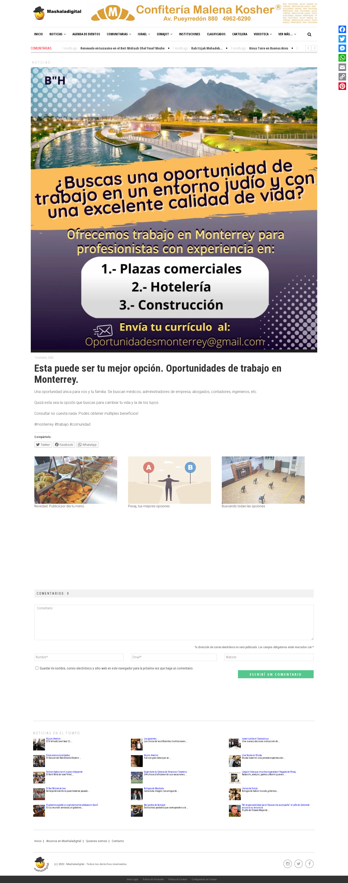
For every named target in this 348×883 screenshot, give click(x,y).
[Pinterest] (342, 86)
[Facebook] (342, 29)
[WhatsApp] (342, 57)
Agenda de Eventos (86, 34)
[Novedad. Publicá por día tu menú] (78, 480)
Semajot (163, 34)
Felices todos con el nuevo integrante (64, 772)
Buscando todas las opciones (243, 506)
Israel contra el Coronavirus (255, 738)
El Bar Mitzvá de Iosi (56, 788)
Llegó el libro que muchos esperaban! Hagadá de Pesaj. (269, 772)
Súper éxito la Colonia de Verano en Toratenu (165, 772)
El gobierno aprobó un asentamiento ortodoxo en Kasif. (72, 805)
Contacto (118, 841)
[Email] (342, 67)
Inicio (38, 34)
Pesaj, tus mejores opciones (149, 506)
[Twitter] (342, 39)
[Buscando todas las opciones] (266, 480)
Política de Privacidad (153, 879)
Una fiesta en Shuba (252, 755)
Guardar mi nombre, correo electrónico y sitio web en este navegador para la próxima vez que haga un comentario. (116, 668)
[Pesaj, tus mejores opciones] (172, 480)
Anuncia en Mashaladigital (63, 841)
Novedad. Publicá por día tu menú (59, 506)
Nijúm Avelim (151, 755)
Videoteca (261, 34)
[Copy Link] (342, 76)
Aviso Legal (132, 879)
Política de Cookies (177, 879)
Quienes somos (96, 841)
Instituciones (189, 34)
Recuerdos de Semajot (154, 805)
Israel (142, 34)
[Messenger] (342, 48)
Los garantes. (150, 738)
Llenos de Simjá (250, 788)
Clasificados (216, 34)
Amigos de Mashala (154, 788)
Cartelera (239, 34)
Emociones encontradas (58, 755)
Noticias (55, 34)
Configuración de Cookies (204, 879)
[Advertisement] (174, 549)
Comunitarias (117, 34)
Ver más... (285, 34)
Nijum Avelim (53, 738)
